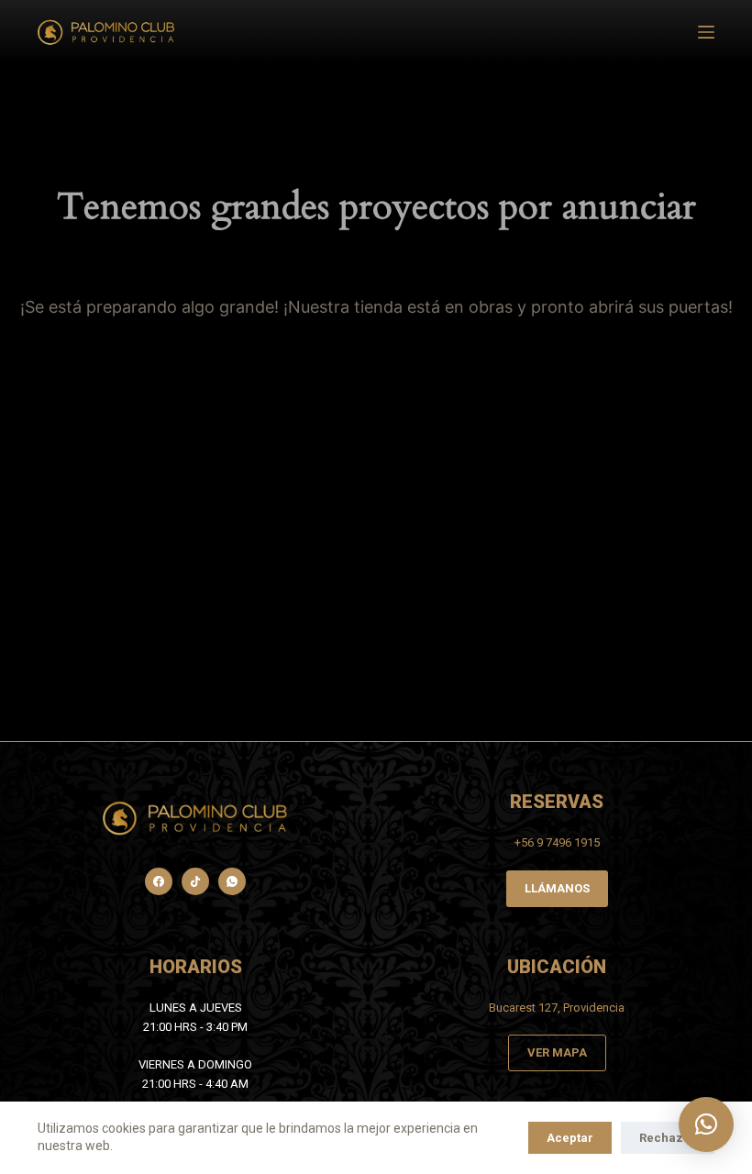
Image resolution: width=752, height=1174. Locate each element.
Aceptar (570, 1138)
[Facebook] (158, 881)
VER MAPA (557, 1052)
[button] (706, 1124)
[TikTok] (195, 881)
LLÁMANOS (557, 888)
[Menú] (706, 32)
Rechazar (667, 1138)
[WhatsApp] (232, 881)
